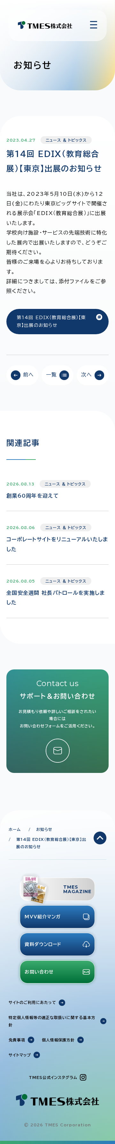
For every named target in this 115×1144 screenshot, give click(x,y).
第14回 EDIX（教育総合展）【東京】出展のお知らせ (51, 321)
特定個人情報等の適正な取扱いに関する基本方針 (52, 1021)
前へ (28, 374)
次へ (86, 374)
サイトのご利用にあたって (33, 1002)
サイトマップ (20, 1055)
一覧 (51, 374)
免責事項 (17, 1040)
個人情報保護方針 (58, 1040)
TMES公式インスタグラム (53, 1077)
